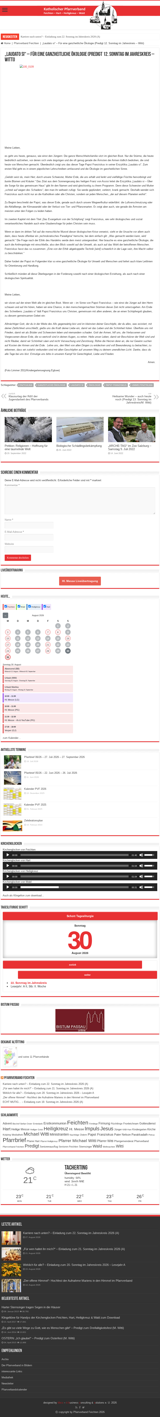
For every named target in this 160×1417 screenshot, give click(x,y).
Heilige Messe (20, 1129)
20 (37, 644)
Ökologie (94, 385)
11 (18, 638)
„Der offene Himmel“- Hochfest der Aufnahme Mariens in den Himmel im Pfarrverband (51, 1097)
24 (7, 651)
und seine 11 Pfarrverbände (33, 1056)
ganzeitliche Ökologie (51, 385)
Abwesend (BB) (12, 668)
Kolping (7, 1134)
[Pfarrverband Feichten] (80, 15)
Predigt (32, 1145)
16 (68, 638)
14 (47, 638)
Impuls (92, 1128)
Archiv (5, 1359)
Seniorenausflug (49, 1146)
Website (9, 544)
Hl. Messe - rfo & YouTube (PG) (20, 720)
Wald (22, 607)
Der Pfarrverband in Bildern (17, 1365)
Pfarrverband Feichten (26, 43)
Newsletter (7, 1383)
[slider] (74, 855)
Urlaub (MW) (11, 678)
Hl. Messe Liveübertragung (80, 581)
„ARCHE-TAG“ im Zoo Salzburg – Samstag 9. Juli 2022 (129, 447)
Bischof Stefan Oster (22, 1124)
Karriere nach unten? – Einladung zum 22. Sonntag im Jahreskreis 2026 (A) (60, 36)
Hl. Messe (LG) (12, 700)
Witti (120, 1146)
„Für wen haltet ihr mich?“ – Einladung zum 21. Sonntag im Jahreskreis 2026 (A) (48, 1088)
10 (7, 638)
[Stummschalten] (141, 855)
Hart (48, 607)
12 (28, 638)
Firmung (104, 1123)
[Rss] (76, 1407)
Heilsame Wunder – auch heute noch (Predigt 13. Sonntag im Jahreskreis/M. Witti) (131, 398)
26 (28, 651)
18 (17, 644)
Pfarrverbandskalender (14, 1389)
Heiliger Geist (36, 1129)
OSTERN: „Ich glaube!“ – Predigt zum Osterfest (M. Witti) (38, 1338)
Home (7, 43)
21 (47, 644)
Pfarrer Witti (105, 1141)
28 (47, 651)
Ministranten (59, 1134)
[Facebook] (80, 1407)
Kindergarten (139, 1129)
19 (28, 644)
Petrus (151, 1135)
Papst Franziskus (116, 385)
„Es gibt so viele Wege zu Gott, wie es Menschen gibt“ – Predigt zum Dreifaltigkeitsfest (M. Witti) (63, 1328)
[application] (80, 855)
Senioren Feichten (68, 1146)
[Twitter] (83, 1407)
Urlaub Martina (12, 687)
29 (58, 651)
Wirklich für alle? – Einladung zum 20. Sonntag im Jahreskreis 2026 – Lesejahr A (48, 1092)
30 (68, 651)
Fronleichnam (131, 1123)
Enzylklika (26, 385)
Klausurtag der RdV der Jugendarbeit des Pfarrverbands (28, 396)
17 (7, 644)
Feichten (11, 607)
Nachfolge (74, 1135)
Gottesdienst (147, 1123)
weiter (87, 974)
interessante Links (12, 1371)
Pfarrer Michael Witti (77, 1140)
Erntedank (38, 1124)
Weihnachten (109, 1147)
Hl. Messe (76, 1129)
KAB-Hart (127, 1129)
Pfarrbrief (14, 1140)
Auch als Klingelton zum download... (23, 895)
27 (37, 651)
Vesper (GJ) (10, 730)
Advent (7, 1123)
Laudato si (77, 385)
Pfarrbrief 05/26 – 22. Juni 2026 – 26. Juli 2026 (50, 772)
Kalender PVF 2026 (35, 788)
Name (9, 519)
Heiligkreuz (35, 607)
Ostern (83, 1134)
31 (7, 657)
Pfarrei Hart (33, 1141)
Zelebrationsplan (33, 820)
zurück (72, 964)
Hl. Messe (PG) (12, 710)
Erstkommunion (55, 1123)
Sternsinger (85, 1146)
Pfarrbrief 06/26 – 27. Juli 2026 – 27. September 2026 (54, 757)
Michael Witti (36, 1134)
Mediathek (17, 1134)
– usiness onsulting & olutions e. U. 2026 (87, 1402)
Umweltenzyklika (142, 385)
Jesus (106, 1128)
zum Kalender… (12, 737)
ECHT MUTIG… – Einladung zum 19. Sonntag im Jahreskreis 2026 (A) (43, 1101)
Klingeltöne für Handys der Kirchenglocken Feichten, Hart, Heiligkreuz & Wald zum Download (61, 1317)
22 (58, 644)
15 (58, 638)
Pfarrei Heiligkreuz (49, 1141)
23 (68, 644)
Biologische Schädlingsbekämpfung (79, 445)
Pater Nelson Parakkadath (131, 1134)
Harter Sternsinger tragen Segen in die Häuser (31, 1307)
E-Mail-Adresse (14, 531)
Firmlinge (93, 1124)
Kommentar (12, 485)
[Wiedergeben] (8, 855)
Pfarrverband (141, 1141)
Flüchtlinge (117, 1123)
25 (17, 651)
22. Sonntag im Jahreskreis (29, 983)
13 (37, 638)
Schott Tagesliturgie (80, 916)
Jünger (118, 1129)
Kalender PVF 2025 (35, 804)
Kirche (151, 1129)
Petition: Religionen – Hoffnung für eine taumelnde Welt (26, 447)
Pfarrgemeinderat (123, 1141)
